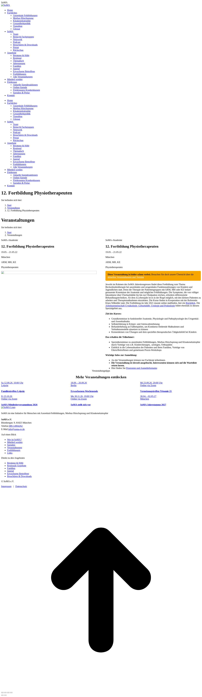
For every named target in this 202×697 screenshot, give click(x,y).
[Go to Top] (101, 689)
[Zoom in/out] (11, 692)
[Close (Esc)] (2, 692)
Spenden (11, 445)
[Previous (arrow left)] (2, 695)
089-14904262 (16, 426)
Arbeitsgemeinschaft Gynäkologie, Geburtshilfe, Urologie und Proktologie (140, 305)
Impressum (6, 486)
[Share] (5, 692)
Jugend (10, 471)
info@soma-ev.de (16, 429)
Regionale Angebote (16, 465)
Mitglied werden (14, 442)
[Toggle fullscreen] (8, 692)
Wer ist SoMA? (14, 439)
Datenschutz (21, 486)
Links (9, 453)
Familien (11, 468)
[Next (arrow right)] (5, 695)
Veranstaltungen (14, 447)
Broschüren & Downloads (19, 476)
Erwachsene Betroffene (18, 473)
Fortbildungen (13, 450)
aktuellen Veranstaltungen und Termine (126, 277)
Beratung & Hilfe (15, 463)
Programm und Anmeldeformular (141, 368)
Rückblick (190, 303)
